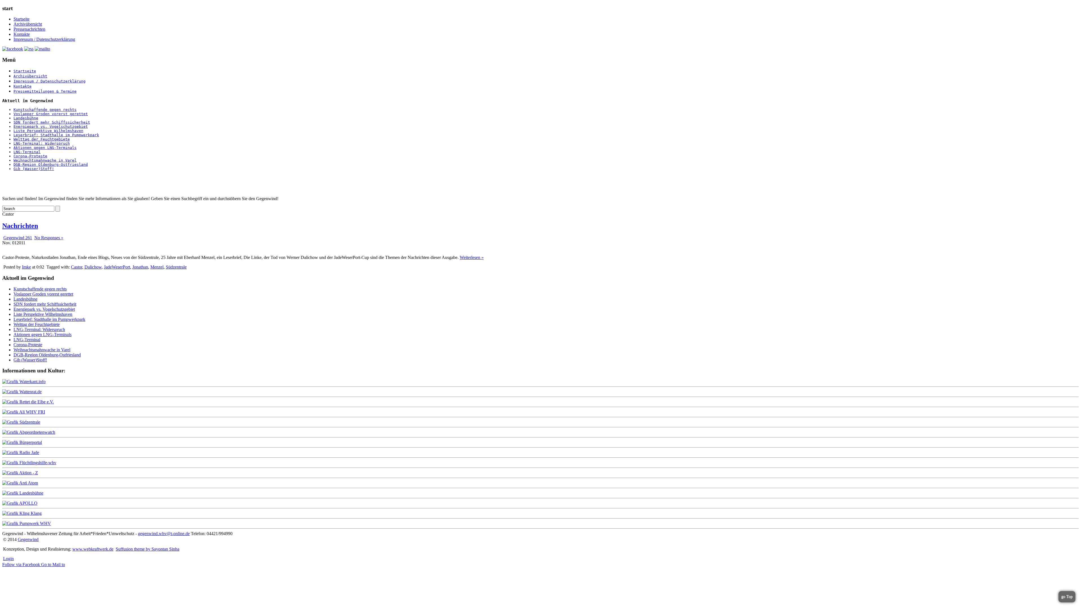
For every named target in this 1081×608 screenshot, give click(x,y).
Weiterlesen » (472, 257)
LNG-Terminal (27, 152)
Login (8, 558)
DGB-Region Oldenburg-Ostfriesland (51, 164)
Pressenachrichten (29, 29)
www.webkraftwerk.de (92, 549)
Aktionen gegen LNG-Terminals (45, 148)
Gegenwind (28, 539)
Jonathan (140, 267)
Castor (76, 267)
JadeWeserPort (117, 267)
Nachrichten (20, 225)
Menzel (157, 267)
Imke (26, 267)
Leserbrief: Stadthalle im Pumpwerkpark (56, 135)
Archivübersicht (28, 24)
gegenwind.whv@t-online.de (164, 533)
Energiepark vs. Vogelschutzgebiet (51, 126)
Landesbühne (26, 118)
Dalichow (93, 267)
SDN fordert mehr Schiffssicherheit (52, 122)
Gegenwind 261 (17, 237)
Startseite (22, 19)
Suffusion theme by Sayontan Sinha (147, 549)
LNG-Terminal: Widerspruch (42, 143)
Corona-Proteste (30, 156)
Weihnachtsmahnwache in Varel (45, 160)
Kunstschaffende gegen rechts (45, 110)
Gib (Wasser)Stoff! (34, 169)
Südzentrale (176, 267)
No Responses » (48, 237)
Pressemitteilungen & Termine (45, 91)
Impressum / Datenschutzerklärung (44, 39)
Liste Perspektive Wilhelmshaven (48, 131)
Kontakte (22, 34)
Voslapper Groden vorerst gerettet (51, 114)
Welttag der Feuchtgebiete (42, 139)
